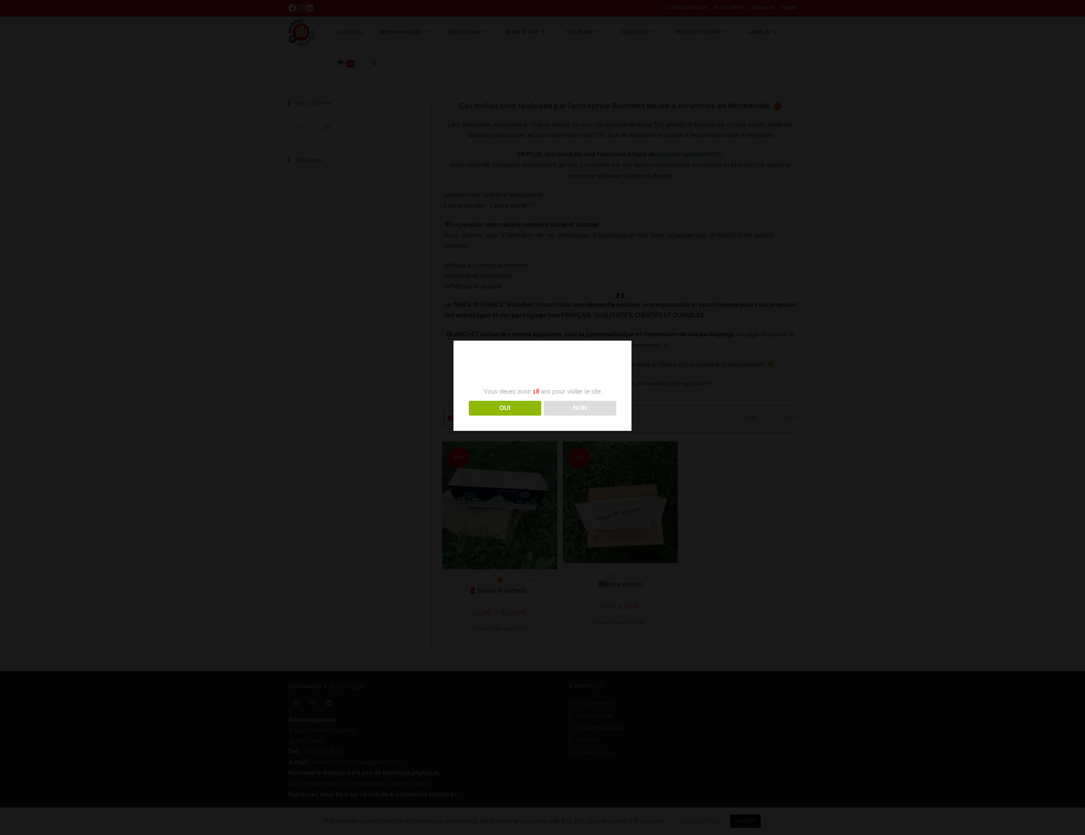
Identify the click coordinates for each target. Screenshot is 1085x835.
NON (580, 408)
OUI (504, 408)
